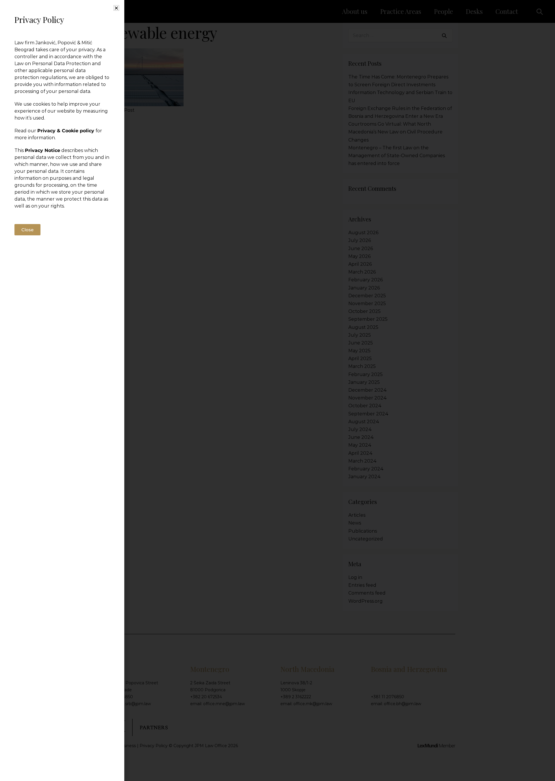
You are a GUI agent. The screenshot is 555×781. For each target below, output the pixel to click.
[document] (277, 390)
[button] (116, 8)
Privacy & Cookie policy (65, 130)
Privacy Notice (42, 150)
